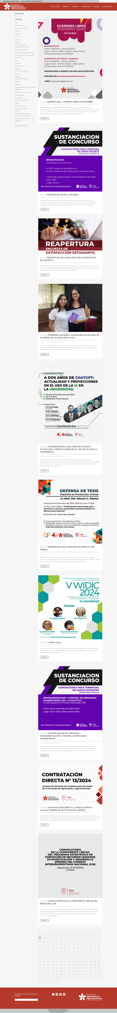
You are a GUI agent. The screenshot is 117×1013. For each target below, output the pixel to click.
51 (65, 941)
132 (90, 958)
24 (78, 934)
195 (40, 974)
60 (40, 944)
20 (61, 934)
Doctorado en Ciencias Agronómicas (24, 52)
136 (44, 961)
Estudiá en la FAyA (19, 66)
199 (57, 974)
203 (73, 974)
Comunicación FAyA (89, 104)
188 (73, 971)
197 (48, 974)
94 (57, 951)
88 (95, 948)
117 (90, 954)
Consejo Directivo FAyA (21, 28)
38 (73, 938)
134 (99, 958)
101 (86, 951)
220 (82, 978)
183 (52, 971)
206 (86, 974)
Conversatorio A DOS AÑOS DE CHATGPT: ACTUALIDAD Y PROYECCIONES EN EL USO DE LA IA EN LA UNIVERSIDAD (68, 449)
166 (44, 968)
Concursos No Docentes (21, 100)
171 (65, 968)
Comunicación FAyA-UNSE (56, 456)
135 (40, 961)
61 (44, 944)
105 (40, 954)
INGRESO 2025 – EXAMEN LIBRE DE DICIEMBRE (70, 102)
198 (52, 974)
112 (69, 954)
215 (61, 978)
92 (48, 951)
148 (95, 961)
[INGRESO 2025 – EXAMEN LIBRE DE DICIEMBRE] (70, 59)
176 (86, 968)
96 (65, 951)
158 (74, 964)
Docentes (17, 42)
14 (99, 931)
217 (69, 978)
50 (61, 941)
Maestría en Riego (19, 95)
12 (90, 931)
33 (52, 938)
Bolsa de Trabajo (19, 25)
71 (86, 944)
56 (86, 941)
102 (90, 951)
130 (82, 958)
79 (57, 948)
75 (40, 948)
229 (57, 981)
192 (90, 971)
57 (90, 941)
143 (74, 961)
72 (90, 944)
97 (69, 951)
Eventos (17, 74)
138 (52, 961)
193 (95, 971)
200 (61, 974)
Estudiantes (18, 69)
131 (86, 958)
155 (61, 964)
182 (48, 971)
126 (65, 958)
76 (44, 948)
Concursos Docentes (20, 44)
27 (90, 934)
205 (82, 974)
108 (52, 954)
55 (82, 941)
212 (48, 978)
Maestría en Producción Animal (23, 92)
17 (48, 934)
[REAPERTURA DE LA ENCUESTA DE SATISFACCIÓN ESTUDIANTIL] (70, 236)
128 (74, 958)
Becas (16, 22)
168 (52, 968)
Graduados (17, 76)
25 (82, 934)
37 (69, 938)
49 (57, 941)
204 (78, 974)
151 (44, 964)
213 (52, 978)
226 (44, 981)
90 (40, 951)
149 (99, 961)
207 (90, 974)
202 (69, 974)
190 (82, 971)
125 (61, 958)
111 (65, 954)
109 (57, 954)
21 (65, 934)
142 (69, 961)
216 (65, 978)
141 (65, 961)
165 (40, 968)
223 (95, 978)
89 (99, 948)
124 (57, 958)
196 (44, 974)
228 (52, 981)
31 (44, 938)
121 (44, 958)
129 (78, 958)
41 (86, 938)
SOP (16, 122)
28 (95, 934)
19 (57, 934)
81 (65, 948)
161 (86, 964)
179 (99, 968)
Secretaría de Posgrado (21, 125)
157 (69, 964)
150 (40, 964)
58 (95, 941)
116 (86, 954)
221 (86, 978)
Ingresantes (18, 81)
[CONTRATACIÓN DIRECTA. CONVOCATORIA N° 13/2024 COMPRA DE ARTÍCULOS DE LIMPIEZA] (70, 784)
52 (69, 941)
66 (65, 944)
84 (78, 948)
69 (78, 944)
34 (57, 938)
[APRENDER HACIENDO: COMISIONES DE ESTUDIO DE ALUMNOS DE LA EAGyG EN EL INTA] (70, 308)
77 (48, 948)
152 (48, 964)
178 (95, 968)
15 (40, 934)
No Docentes (18, 98)
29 (99, 934)
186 (65, 971)
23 (73, 934)
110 (61, 954)
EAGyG (16, 60)
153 (52, 964)
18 (52, 934)
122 (48, 958)
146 (86, 961)
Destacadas (18, 39)
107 (48, 954)
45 (40, 941)
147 (90, 961)
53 (73, 941)
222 (90, 978)
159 (78, 964)
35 (61, 938)
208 (95, 974)
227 (48, 981)
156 (65, 964)
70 (82, 944)
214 (57, 978)
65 (61, 944)
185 (61, 971)
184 (57, 971)
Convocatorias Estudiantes (21, 71)
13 (94, 931)
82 (69, 948)
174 (78, 968)
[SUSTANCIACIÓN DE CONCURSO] (70, 159)
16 (44, 934)
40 (82, 938)
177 (90, 968)
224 (99, 978)
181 (44, 971)
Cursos (16, 37)
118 (95, 954)
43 (95, 938)
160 (82, 964)
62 (48, 944)
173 (74, 968)
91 (44, 951)
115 (82, 954)
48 (52, 941)
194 (99, 971)
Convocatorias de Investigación (23, 115)
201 (65, 974)
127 (69, 958)
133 (95, 958)
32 (48, 938)
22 (69, 934)
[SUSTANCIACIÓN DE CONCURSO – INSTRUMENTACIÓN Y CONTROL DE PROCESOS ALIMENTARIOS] (70, 698)
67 (69, 944)
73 (95, 944)
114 (78, 954)
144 (78, 961)
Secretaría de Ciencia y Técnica (23, 113)
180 (40, 971)
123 (52, 958)
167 (48, 968)
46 (44, 941)
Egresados (17, 63)
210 (40, 978)
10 (82, 931)
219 (78, 978)
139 (57, 961)
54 (78, 941)
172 (69, 968)
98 (73, 951)
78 (52, 948)
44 (99, 938)
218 (74, 978)
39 (78, 938)
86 (86, 948)
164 (99, 964)
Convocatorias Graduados (21, 78)
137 (48, 961)
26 (86, 934)
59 (99, 941)
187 (69, 971)
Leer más (44, 118)
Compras (17, 110)
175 (82, 968)
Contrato (17, 31)
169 (57, 968)
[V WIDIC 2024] (70, 607)
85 (82, 948)
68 (73, 944)
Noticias (17, 103)
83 (73, 948)
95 (61, 951)
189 (78, 971)
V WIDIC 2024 (54, 642)
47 (48, 941)
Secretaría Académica (20, 106)
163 (95, 964)
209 (99, 974)
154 (57, 964)
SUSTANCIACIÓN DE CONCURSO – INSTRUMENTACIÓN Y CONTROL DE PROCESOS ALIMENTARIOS (63, 736)
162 (90, 964)
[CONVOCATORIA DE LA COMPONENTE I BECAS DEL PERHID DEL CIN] (70, 866)
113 (74, 954)
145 (82, 961)
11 (86, 931)
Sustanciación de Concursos (22, 46)
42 (90, 938)
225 (40, 981)
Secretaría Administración (21, 108)
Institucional (18, 84)
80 (61, 948)
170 (61, 968)
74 (99, 944)
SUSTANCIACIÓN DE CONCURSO (63, 195)
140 (61, 961)
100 (82, 951)
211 (44, 978)
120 (40, 958)
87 (90, 948)
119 (99, 954)
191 (86, 971)
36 (65, 938)
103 (95, 951)
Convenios (17, 34)
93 (52, 951)
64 (57, 944)
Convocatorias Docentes (21, 49)
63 (52, 944)
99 (78, 951)
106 (44, 954)
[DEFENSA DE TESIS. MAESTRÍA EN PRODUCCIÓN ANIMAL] (70, 512)
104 (99, 951)
